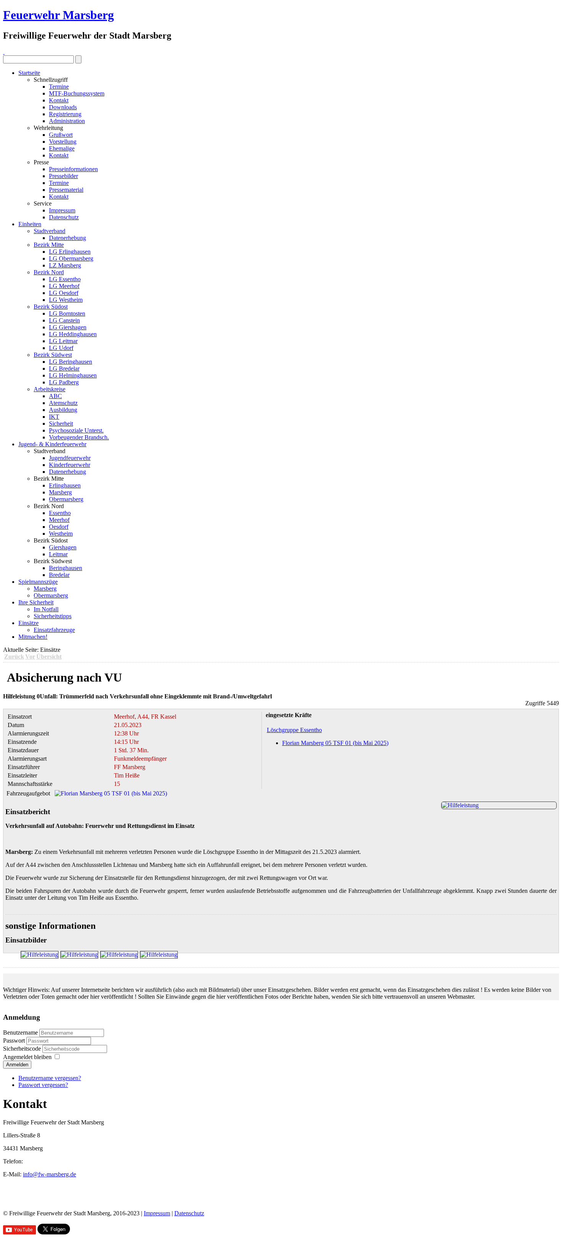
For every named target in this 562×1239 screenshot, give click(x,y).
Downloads (63, 107)
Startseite (29, 73)
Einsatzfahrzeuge (54, 630)
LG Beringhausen (70, 361)
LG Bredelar (64, 368)
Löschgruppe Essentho (294, 730)
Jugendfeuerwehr (70, 458)
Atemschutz (63, 403)
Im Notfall (46, 609)
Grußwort (61, 134)
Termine (59, 86)
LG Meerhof (64, 286)
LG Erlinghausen (70, 251)
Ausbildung (63, 410)
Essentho (60, 513)
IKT (54, 416)
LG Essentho (65, 279)
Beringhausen (65, 568)
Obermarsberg (66, 499)
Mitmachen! (32, 636)
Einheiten (29, 224)
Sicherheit (61, 423)
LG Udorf (61, 348)
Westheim (61, 533)
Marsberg (60, 492)
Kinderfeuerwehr (69, 465)
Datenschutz (64, 217)
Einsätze (28, 623)
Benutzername (20, 1032)
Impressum (62, 210)
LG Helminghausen (73, 375)
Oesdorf (58, 526)
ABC (55, 396)
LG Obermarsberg (71, 258)
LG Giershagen (67, 327)
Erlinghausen (65, 485)
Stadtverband (49, 231)
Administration (67, 121)
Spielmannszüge (38, 581)
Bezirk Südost (51, 306)
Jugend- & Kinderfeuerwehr (52, 444)
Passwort (14, 1040)
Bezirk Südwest (53, 354)
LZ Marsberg (65, 265)
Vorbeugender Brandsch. (79, 437)
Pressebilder (63, 176)
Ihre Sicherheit (36, 602)
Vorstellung (62, 141)
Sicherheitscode (22, 1048)
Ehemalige (62, 148)
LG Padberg (64, 382)
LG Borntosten (67, 313)
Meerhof (59, 520)
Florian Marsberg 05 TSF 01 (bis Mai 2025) (335, 743)
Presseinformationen (73, 169)
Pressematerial (66, 189)
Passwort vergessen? (43, 1085)
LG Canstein (64, 320)
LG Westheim (66, 299)
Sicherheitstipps (52, 616)
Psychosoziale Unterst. (76, 430)
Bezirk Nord (49, 272)
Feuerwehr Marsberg (58, 15)
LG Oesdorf (63, 293)
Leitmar (58, 554)
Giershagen (62, 547)
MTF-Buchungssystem (76, 93)
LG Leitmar (63, 341)
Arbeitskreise (49, 389)
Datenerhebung (67, 238)
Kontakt (58, 100)
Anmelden (17, 1064)
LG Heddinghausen (73, 334)
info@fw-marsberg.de (49, 1174)
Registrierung (65, 114)
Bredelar (59, 575)
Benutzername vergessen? (49, 1078)
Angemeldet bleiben (27, 1057)
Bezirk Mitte (49, 244)
